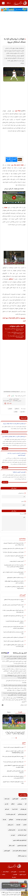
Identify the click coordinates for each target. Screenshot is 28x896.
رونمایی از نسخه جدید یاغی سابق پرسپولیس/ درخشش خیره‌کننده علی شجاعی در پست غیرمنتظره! (14, 566)
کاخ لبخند (18, 824)
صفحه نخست (22, 871)
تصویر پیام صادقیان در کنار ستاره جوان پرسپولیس (13, 548)
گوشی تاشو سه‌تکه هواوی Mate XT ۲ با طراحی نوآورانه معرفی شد (14, 766)
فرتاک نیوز (17, 111)
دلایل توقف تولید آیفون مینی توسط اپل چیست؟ (13, 761)
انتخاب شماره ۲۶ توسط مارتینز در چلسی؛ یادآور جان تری (13, 605)
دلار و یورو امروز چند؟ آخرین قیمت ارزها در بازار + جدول (14, 329)
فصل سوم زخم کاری (22, 814)
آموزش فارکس (7, 850)
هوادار (15, 411)
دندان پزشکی (10, 824)
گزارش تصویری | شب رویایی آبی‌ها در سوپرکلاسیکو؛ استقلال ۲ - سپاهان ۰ (14, 732)
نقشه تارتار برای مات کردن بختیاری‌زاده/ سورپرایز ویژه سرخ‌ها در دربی (14, 543)
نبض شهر (7, 809)
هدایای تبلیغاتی (11, 830)
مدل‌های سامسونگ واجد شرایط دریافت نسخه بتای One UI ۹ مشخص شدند (13, 777)
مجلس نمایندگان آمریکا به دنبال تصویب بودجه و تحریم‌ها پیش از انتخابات (13, 627)
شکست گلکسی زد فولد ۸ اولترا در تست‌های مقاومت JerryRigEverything (15, 751)
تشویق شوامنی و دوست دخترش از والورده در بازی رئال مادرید (13, 572)
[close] (25, 882)
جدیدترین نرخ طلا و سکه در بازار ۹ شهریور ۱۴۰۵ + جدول (15, 333)
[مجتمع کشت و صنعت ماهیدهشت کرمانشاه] (14, 9)
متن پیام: (22, 514)
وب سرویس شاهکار (22, 856)
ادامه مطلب (5, 431)
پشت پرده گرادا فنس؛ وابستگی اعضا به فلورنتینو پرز (14, 616)
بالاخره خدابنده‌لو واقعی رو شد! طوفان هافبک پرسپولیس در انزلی (14, 582)
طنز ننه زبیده (15, 809)
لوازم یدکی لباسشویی (21, 845)
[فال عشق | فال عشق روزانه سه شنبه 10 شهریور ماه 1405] (24, 885)
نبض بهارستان (23, 809)
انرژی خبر (13, 835)
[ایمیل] (8, 403)
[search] (3, 3)
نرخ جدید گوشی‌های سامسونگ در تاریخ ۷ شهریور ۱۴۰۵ (13, 782)
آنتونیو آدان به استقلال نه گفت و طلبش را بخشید (13, 637)
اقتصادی (15, 874)
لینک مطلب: (23, 391)
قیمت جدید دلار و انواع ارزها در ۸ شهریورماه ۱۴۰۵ (15, 336)
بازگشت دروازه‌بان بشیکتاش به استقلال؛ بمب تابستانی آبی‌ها (14, 587)
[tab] (20, 712)
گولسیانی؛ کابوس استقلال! (19, 472)
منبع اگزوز (11, 819)
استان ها (14, 877)
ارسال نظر (14, 510)
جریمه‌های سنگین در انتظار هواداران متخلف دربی (13, 436)
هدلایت (24, 824)
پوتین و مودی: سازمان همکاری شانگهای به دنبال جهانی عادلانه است (14, 645)
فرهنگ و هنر (6, 871)
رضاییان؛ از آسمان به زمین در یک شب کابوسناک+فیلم (16, 454)
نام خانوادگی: (21, 493)
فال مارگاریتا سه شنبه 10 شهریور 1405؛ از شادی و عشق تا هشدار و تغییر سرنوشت (10, 893)
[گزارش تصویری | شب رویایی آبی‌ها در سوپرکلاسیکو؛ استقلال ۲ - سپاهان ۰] (14, 721)
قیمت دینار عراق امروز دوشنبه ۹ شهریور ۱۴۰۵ (11, 159)
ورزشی (10, 399)
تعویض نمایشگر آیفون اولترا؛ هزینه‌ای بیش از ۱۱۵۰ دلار (13, 757)
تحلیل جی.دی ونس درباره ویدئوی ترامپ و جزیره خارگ (13, 632)
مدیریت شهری (23, 874)
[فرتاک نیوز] (20, 5)
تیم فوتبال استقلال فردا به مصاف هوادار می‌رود (14, 423)
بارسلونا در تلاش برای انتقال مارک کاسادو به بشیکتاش (15, 622)
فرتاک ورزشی (23, 798)
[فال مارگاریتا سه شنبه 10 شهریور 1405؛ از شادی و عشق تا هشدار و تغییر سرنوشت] (24, 893)
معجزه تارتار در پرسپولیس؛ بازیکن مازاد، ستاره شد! (13, 552)
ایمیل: (22, 501)
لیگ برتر (22, 411)
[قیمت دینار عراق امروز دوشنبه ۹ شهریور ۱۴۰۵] (19, 159)
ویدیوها (8, 712)
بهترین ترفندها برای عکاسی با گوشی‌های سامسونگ (15, 771)
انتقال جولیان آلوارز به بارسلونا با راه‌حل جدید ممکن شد (14, 556)
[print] (5, 403)
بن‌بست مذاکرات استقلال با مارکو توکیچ (15, 577)
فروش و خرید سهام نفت (21, 819)
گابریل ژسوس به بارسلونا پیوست (17, 561)
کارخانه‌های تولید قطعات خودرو (19, 840)
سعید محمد (6, 798)
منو (10, 3)
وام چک (4, 819)
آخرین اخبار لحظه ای (22, 835)
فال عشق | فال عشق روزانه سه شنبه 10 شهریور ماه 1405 (11, 885)
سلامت (3, 874)
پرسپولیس (19, 804)
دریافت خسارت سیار (22, 830)
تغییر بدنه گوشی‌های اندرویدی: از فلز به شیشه (14, 641)
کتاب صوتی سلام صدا (10, 814)
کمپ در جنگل (11, 845)
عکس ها (20, 712)
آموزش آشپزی (15, 798)
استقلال (17, 408)
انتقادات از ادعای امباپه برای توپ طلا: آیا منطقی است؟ (14, 600)
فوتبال (10, 408)
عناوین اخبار (13, 871)
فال (25, 804)
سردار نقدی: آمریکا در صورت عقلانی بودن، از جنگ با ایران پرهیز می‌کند (13, 611)
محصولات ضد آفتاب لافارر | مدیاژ (19, 850)
